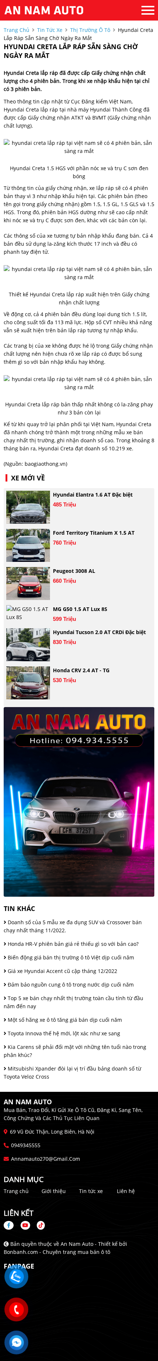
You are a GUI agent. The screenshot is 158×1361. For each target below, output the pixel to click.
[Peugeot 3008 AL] (28, 583)
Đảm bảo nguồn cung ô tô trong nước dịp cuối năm (70, 984)
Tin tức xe (91, 1191)
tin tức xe (49, 29)
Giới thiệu (54, 1191)
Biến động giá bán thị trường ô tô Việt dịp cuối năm (70, 957)
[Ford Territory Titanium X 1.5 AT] (28, 545)
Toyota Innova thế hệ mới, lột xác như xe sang (63, 1033)
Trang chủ (16, 1191)
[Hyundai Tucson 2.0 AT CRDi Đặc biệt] (28, 644)
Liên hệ (126, 1191)
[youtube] (25, 1225)
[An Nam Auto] (44, 10)
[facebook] (11, 1225)
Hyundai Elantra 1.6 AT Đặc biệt (93, 494)
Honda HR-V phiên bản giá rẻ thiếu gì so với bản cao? (72, 943)
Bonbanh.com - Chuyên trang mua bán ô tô (57, 1251)
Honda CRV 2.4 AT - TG (81, 670)
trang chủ (16, 29)
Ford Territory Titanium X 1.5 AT (93, 532)
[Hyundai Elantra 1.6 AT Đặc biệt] (28, 507)
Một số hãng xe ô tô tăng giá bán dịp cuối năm (64, 1019)
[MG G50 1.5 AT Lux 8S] (28, 613)
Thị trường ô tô (90, 29)
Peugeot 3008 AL (74, 570)
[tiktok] (38, 1225)
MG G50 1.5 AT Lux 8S (80, 609)
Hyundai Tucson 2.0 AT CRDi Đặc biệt (99, 632)
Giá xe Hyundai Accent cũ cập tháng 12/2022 (61, 970)
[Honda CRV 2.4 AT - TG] (28, 682)
